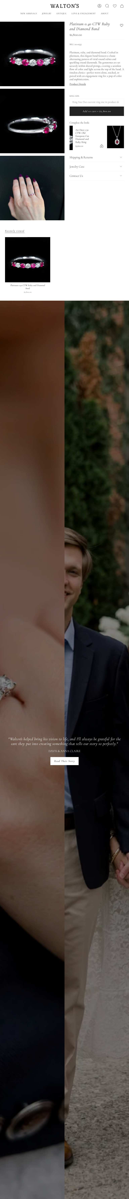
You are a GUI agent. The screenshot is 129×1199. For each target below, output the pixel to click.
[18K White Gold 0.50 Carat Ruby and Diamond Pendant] (80, 137)
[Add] (118, 143)
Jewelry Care (77, 165)
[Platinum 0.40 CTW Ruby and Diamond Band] (27, 259)
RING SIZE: (74, 96)
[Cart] (122, 6)
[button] (46, 14)
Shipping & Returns (81, 155)
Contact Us (76, 174)
